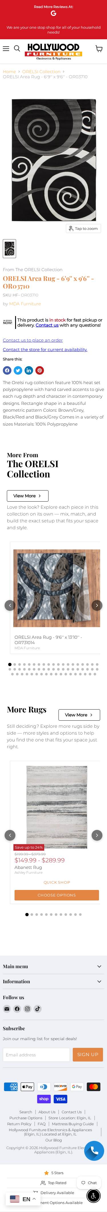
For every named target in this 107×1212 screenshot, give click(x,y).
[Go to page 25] (34, 669)
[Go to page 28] (48, 669)
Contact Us (72, 1112)
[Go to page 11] (58, 664)
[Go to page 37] (92, 669)
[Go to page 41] (22, 674)
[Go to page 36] (87, 669)
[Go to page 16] (82, 664)
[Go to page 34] (77, 669)
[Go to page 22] (19, 669)
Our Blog (53, 1140)
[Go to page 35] (82, 669)
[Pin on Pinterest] (39, 370)
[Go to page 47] (51, 674)
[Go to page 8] (44, 664)
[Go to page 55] (90, 674)
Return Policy (19, 1124)
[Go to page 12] (63, 664)
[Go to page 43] (32, 674)
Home (9, 71)
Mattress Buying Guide (73, 1124)
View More (24, 495)
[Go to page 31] (63, 669)
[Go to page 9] (48, 664)
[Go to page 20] (10, 669)
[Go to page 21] (14, 669)
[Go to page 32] (68, 669)
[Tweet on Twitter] (18, 370)
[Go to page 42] (27, 674)
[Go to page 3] (19, 664)
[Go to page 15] (77, 664)
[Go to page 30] (58, 669)
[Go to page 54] (85, 674)
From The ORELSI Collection (32, 269)
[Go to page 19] (97, 664)
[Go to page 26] (39, 669)
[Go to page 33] (73, 669)
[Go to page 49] (61, 674)
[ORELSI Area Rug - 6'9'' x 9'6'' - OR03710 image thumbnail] (9, 249)
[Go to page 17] (87, 664)
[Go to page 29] (53, 669)
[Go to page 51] (70, 674)
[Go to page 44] (36, 674)
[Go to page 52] (75, 674)
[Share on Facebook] (7, 370)
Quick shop (57, 882)
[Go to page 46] (46, 674)
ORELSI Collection (41, 71)
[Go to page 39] (12, 674)
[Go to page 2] (14, 664)
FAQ (42, 1124)
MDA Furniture (25, 303)
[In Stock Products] (7, 322)
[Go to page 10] (53, 664)
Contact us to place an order (33, 340)
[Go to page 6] (34, 664)
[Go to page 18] (92, 664)
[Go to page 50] (65, 674)
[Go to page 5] (29, 664)
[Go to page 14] (73, 664)
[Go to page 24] (29, 669)
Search (25, 1112)
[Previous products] (10, 605)
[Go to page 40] (17, 674)
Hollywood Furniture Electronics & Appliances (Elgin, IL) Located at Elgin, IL (50, 1132)
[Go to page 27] (44, 669)
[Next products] (97, 605)
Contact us (47, 325)
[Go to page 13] (68, 664)
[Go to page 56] (95, 674)
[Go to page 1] (10, 664)
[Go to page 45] (41, 674)
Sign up (88, 1054)
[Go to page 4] (24, 664)
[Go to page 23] (24, 669)
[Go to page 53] (80, 674)
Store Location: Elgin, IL (70, 1118)
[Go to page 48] (56, 674)
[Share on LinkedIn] (29, 370)
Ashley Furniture (29, 872)
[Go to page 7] (39, 664)
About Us (47, 1112)
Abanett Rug (28, 867)
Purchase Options (25, 1118)
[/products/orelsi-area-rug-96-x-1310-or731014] (56, 588)
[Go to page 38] (97, 669)
